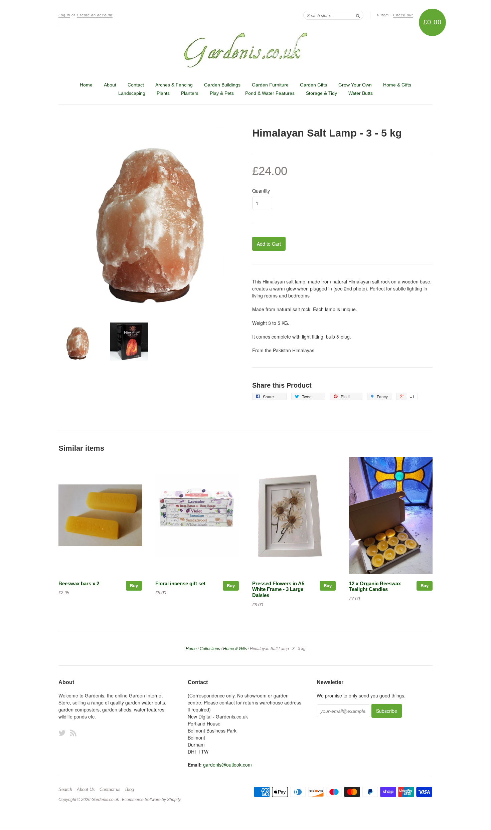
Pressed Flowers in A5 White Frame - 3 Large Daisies (278, 589)
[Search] (358, 15)
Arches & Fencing (174, 84)
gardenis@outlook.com (227, 764)
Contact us (110, 789)
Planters (189, 93)
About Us (86, 789)
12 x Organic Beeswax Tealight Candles (375, 586)
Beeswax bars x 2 (78, 583)
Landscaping (131, 93)
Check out (403, 15)
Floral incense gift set (180, 583)
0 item (383, 15)
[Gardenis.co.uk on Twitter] (62, 733)
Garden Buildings (222, 84)
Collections (210, 648)
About (110, 84)
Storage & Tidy (321, 93)
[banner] (245, 50)
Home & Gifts (397, 84)
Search (65, 789)
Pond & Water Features (270, 93)
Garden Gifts (313, 84)
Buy (134, 585)
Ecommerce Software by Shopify (151, 799)
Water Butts (360, 93)
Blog (129, 789)
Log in (64, 15)
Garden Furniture (270, 84)
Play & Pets (222, 93)
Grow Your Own (355, 84)
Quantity (261, 191)
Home (86, 84)
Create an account (95, 15)
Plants (163, 93)
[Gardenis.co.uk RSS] (73, 733)
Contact (136, 84)
